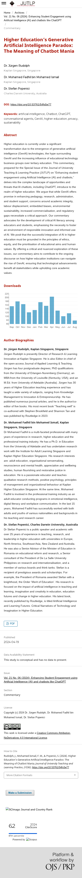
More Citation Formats (19, 775)
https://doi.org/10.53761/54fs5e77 (30, 104)
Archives (19, 12)
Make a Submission (20, 792)
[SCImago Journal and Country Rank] (29, 809)
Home (7, 12)
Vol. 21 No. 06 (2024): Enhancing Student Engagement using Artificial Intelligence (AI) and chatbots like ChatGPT (37, 18)
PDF (12, 623)
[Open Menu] (4, 4)
